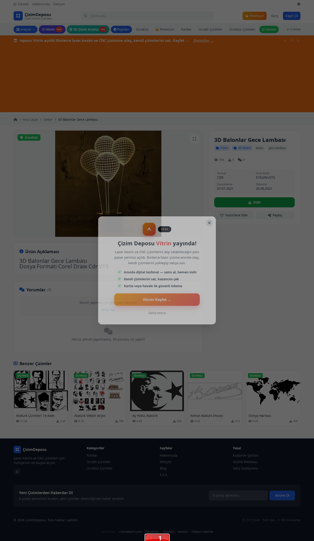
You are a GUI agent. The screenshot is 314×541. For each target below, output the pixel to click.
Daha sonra (157, 313)
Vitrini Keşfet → (157, 299)
